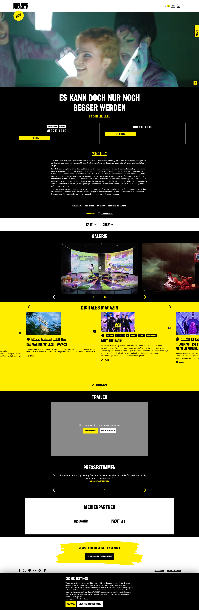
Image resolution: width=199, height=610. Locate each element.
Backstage (46, 339)
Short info (99, 154)
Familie (56, 339)
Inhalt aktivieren (108, 431)
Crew (106, 225)
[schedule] (178, 6)
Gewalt (141, 335)
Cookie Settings (82, 599)
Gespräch (185, 339)
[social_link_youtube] (34, 570)
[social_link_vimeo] (39, 570)
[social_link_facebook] (19, 570)
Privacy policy (71, 599)
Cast (89, 225)
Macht (133, 335)
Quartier (36, 339)
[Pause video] (195, 83)
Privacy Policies (174, 570)
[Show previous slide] (54, 297)
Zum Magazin (101, 385)
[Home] (20, 6)
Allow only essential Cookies (90, 604)
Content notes (107, 213)
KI (127, 335)
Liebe (64, 339)
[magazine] (173, 6)
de (165, 6)
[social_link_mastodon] (45, 570)
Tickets (36, 138)
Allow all (71, 604)
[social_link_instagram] (29, 570)
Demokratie (152, 335)
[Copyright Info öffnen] (64, 291)
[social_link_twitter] (24, 570)
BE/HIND (110, 335)
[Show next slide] (145, 297)
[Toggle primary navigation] (183, 6)
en (168, 6)
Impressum (159, 570)
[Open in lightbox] (134, 290)
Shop (18, 16)
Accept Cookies (90, 431)
